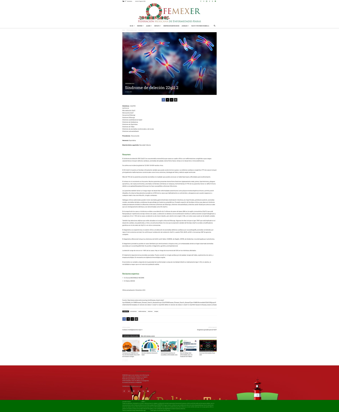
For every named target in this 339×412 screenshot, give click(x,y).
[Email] (171, 100)
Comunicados (145, 350)
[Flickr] (203, 1)
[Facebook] (200, 1)
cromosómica (133, 311)
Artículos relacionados (131, 336)
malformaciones (142, 311)
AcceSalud (184, 25)
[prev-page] (123, 360)
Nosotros (139, 25)
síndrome (150, 311)
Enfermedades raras (132, 30)
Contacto (157, 25)
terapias (156, 311)
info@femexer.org (135, 386)
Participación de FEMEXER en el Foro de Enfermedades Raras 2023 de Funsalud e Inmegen (131, 354)
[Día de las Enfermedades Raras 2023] (208, 346)
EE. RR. (131, 25)
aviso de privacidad (135, 401)
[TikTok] (209, 1)
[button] (214, 26)
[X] (212, 1)
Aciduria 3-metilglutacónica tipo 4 (132, 330)
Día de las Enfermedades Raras (206, 350)
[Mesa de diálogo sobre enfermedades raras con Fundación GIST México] (188, 346)
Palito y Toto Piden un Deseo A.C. (200, 25)
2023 (124, 350)
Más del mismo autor (148, 336)
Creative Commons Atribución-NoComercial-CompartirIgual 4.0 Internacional (189, 410)
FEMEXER (148, 410)
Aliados (148, 25)
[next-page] (126, 360)
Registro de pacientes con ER (171, 25)
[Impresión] (175, 100)
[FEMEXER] (169, 13)
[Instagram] (206, 1)
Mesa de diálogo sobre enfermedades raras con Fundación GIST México (186, 354)
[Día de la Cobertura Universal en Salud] (150, 346)
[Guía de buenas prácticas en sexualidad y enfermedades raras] (169, 346)
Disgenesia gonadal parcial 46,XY (207, 330)
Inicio (123, 30)
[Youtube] (215, 1)
